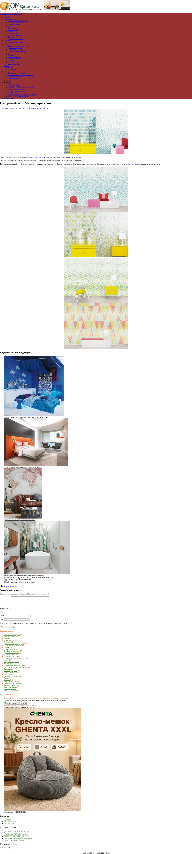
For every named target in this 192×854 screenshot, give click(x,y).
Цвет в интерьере (14, 62)
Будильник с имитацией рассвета (15, 704)
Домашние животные (15, 39)
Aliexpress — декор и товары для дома (21, 87)
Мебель (6, 66)
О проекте (7, 820)
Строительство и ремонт (16, 73)
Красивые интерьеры (11, 19)
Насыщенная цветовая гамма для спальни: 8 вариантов (23, 467)
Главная (6, 17)
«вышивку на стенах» (35, 157)
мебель (130, 164)
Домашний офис (13, 33)
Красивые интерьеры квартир (18, 21)
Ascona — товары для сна (17, 91)
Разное (10, 80)
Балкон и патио (13, 30)
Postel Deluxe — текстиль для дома (16, 835)
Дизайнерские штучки (15, 49)
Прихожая (11, 55)
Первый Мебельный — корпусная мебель (22, 95)
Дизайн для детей (14, 24)
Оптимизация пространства (17, 58)
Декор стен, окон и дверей (17, 51)
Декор (6, 44)
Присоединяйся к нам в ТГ (11, 586)
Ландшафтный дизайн (15, 42)
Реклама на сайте (10, 821)
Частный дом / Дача (14, 35)
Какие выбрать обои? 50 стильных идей (17, 579)
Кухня (10, 53)
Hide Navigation (17, 14)
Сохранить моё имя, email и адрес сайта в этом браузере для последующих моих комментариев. (35, 623)
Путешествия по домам (16, 22)
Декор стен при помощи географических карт (19, 520)
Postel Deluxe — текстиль (16, 93)
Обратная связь (9, 823)
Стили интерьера (14, 57)
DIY (5, 71)
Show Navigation (5, 14)
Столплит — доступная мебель (18, 89)
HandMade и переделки (16, 76)
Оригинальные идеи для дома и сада (20, 75)
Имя (1, 612)
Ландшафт (7, 40)
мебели (53, 164)
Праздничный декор (15, 78)
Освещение (12, 69)
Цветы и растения (14, 64)
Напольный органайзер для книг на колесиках (20, 707)
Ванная (10, 31)
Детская (10, 37)
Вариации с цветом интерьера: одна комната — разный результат (26, 417)
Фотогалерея (8, 98)
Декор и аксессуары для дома (18, 46)
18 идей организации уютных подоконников (19, 582)
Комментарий (5, 608)
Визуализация (13, 28)
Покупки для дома (14, 86)
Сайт (1, 619)
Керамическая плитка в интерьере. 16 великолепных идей (24, 575)
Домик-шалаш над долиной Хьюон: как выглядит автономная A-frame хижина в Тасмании (35, 700)
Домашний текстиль (15, 48)
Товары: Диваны (13, 84)
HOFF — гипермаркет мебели (18, 96)
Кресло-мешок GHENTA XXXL (15, 812)
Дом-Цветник (4, 108)
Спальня (11, 60)
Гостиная (11, 26)
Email (2, 616)
